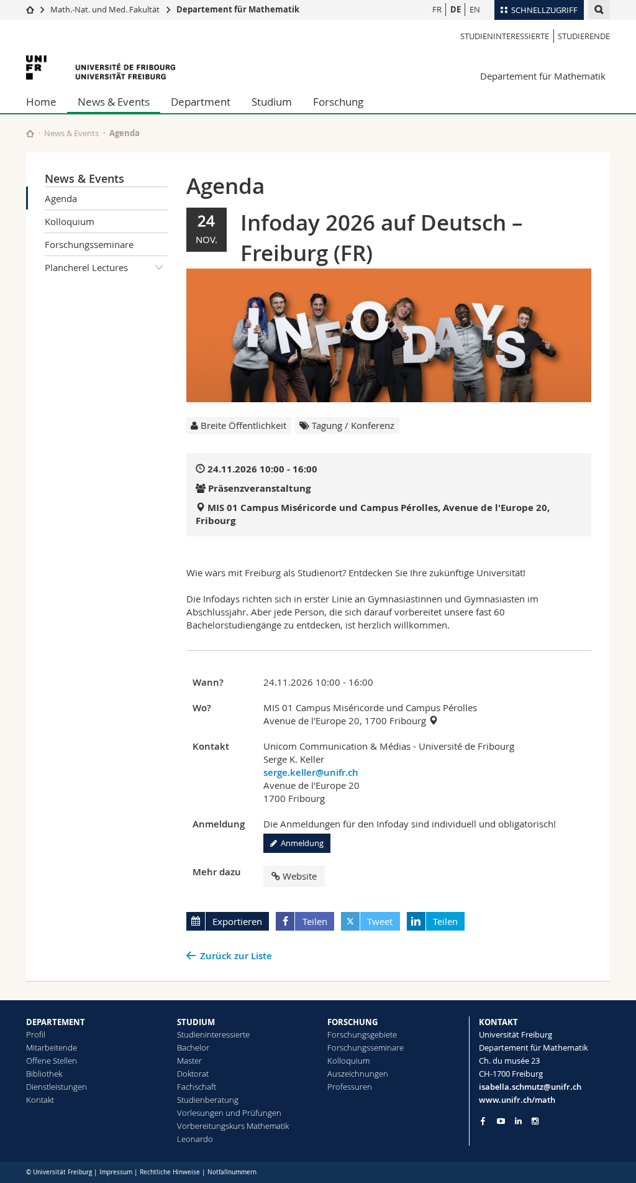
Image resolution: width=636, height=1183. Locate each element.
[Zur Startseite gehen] (30, 9)
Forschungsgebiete (362, 1034)
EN (475, 9)
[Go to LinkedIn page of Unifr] (518, 1121)
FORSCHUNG (352, 1022)
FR (437, 9)
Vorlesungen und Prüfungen (229, 1112)
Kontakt (40, 1099)
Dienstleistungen (56, 1086)
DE (455, 9)
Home (41, 101)
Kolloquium (69, 221)
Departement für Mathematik (237, 9)
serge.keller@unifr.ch (310, 772)
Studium (272, 101)
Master (189, 1060)
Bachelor (193, 1047)
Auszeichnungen (357, 1073)
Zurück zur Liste (236, 955)
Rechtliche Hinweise (170, 1172)
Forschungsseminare (89, 244)
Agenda (61, 198)
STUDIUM (196, 1022)
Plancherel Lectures (86, 267)
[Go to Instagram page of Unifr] (535, 1121)
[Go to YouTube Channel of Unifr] (501, 1121)
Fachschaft (196, 1086)
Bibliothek (44, 1073)
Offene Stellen (51, 1060)
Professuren (349, 1086)
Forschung (338, 101)
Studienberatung (207, 1099)
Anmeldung (300, 843)
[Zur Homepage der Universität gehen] (100, 67)
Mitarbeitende (51, 1047)
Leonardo (195, 1138)
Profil (35, 1034)
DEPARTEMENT (55, 1022)
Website (300, 876)
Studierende (584, 36)
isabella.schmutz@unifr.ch (530, 1086)
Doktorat (193, 1073)
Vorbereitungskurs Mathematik (233, 1125)
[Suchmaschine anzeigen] (599, 9)
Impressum (115, 1172)
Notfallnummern (232, 1172)
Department (200, 101)
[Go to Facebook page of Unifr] (483, 1120)
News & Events (114, 101)
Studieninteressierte (504, 36)
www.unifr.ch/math (517, 1099)
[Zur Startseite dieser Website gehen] (30, 133)
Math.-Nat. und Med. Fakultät (105, 9)
